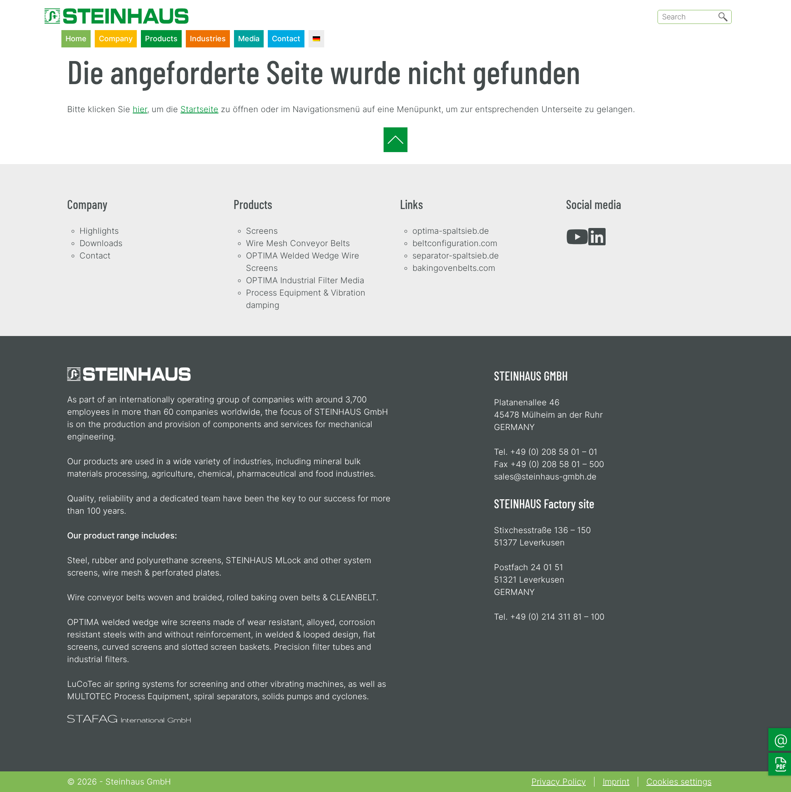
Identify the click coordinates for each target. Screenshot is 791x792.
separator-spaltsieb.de (455, 256)
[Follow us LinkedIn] (597, 241)
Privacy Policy (558, 782)
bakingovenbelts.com (453, 268)
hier (140, 109)
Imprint (616, 782)
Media (249, 38)
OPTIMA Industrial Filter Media (305, 280)
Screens (262, 231)
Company (116, 38)
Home (76, 38)
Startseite (199, 109)
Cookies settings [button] (678, 782)
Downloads (101, 243)
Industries (208, 38)
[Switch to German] (316, 38)
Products (161, 38)
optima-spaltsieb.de (450, 231)
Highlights (99, 231)
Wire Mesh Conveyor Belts (298, 243)
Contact (286, 38)
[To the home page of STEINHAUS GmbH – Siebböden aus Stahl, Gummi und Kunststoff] (116, 10)
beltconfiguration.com (454, 243)
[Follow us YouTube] (577, 241)
